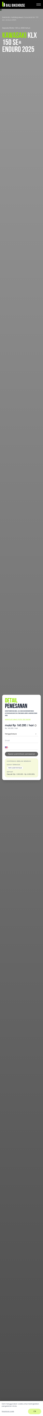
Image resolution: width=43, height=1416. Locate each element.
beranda (6, 17)
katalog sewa (17, 17)
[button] (38, 4)
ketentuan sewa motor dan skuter (18, 719)
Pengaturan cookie (8, 1411)
